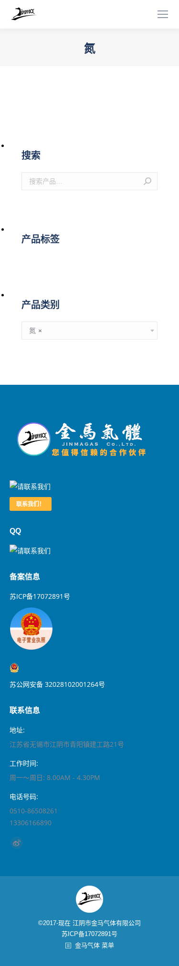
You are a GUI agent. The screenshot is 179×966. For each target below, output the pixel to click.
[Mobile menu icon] (162, 14)
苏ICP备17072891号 (40, 596)
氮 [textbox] (35, 330)
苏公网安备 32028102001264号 (57, 668)
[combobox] (89, 331)
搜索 (147, 181)
